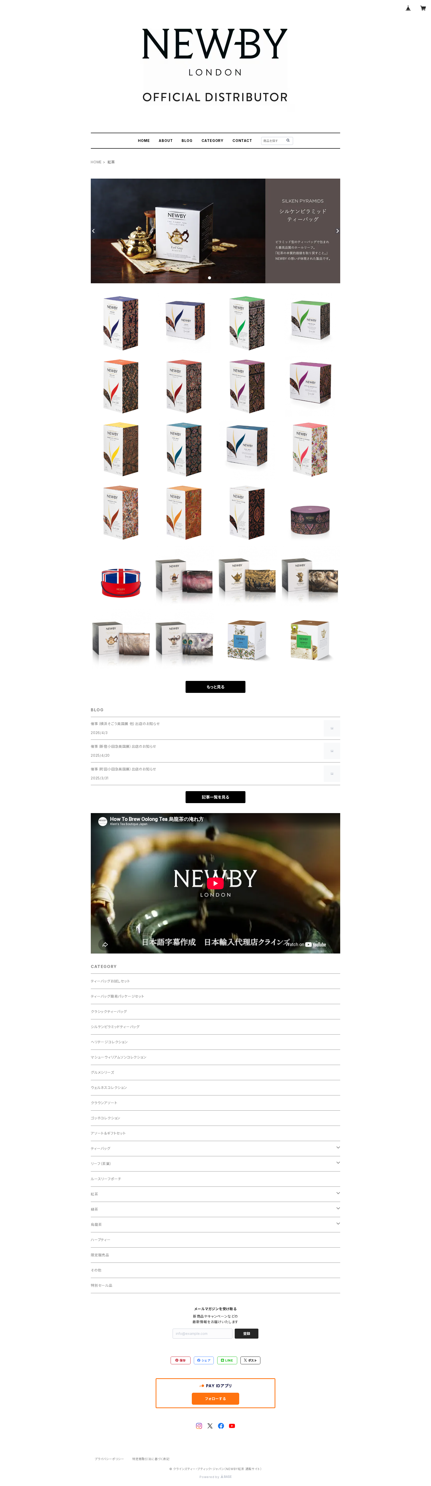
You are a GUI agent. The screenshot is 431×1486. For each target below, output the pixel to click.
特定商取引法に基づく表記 (151, 1459)
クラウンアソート (104, 1103)
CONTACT (242, 140)
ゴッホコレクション (105, 1118)
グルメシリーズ (102, 1072)
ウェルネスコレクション (109, 1087)
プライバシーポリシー (109, 1459)
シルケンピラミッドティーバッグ (115, 1027)
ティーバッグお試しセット (110, 981)
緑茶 (94, 1209)
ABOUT (166, 140)
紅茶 (94, 1194)
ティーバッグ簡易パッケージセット (117, 996)
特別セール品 (101, 1285)
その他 (96, 1270)
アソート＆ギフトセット (108, 1133)
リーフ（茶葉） (101, 1164)
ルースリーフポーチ (106, 1179)
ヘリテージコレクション (109, 1042)
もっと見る (215, 686)
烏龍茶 (96, 1224)
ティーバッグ (100, 1148)
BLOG (187, 140)
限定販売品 (100, 1255)
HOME (144, 140)
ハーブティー (101, 1240)
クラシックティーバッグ (109, 1011)
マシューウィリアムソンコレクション (118, 1057)
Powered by (210, 1477)
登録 (246, 1333)
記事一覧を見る (215, 797)
